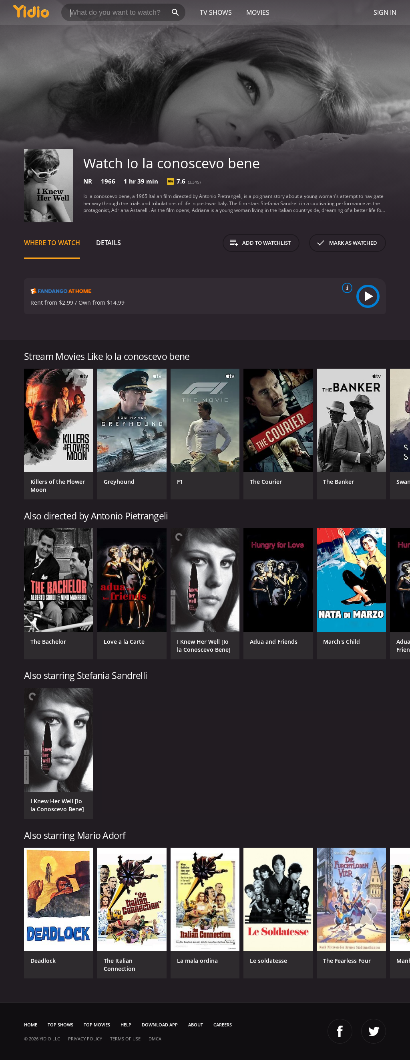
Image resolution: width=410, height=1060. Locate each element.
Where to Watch (52, 242)
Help (126, 1025)
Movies (257, 12)
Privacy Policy (85, 1039)
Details (108, 242)
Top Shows (60, 1025)
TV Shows (216, 12)
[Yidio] (31, 12)
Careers (222, 1025)
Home (30, 1025)
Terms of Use (125, 1039)
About (195, 1025)
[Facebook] (340, 1031)
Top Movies (97, 1025)
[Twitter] (373, 1031)
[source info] (345, 288)
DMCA (155, 1039)
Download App (160, 1025)
